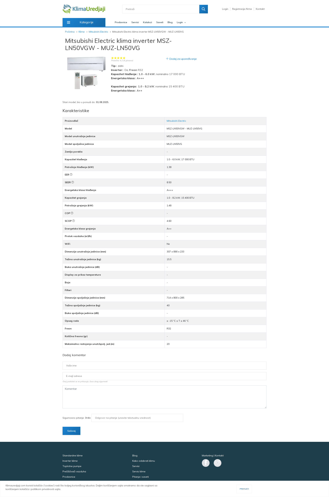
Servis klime (138, 471)
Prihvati (244, 489)
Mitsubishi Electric (98, 31)
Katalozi (147, 22)
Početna (70, 31)
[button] (86, 64)
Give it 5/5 (124, 58)
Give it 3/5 (118, 58)
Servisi (135, 22)
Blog (170, 22)
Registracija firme (242, 8)
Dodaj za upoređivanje (183, 58)
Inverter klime (70, 460)
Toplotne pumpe (72, 466)
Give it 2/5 (115, 58)
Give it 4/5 (121, 58)
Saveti (159, 22)
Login (225, 8)
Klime (82, 31)
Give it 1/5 (112, 58)
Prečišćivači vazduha (74, 471)
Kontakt (260, 8)
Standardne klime (73, 455)
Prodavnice (121, 22)
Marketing (207, 455)
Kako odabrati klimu (143, 460)
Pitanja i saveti (140, 476)
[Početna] (84, 9)
